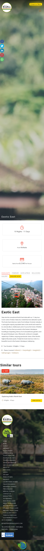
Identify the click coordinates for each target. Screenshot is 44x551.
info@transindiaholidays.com (12, 523)
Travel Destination (9, 463)
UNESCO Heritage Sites (10, 465)
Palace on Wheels (9, 484)
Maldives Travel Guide (10, 510)
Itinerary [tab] (15, 273)
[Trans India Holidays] (7, 12)
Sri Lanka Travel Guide (10, 508)
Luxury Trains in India (10, 482)
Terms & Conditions (10, 515)
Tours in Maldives (9, 460)
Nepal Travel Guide (9, 503)
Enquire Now (35, 4)
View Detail (36, 400)
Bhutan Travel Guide (10, 506)
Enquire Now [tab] (15, 276)
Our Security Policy (10, 513)
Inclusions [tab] (36, 273)
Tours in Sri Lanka (9, 458)
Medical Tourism (8, 491)
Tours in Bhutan (8, 455)
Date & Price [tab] (25, 273)
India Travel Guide (9, 501)
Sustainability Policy (10, 518)
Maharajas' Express (9, 486)
